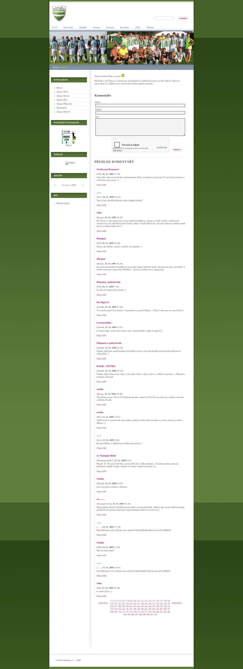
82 (165, 612)
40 (127, 606)
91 (152, 614)
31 (154, 604)
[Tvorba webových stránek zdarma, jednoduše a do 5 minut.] (74, 660)
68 (112, 612)
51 (169, 606)
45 (146, 606)
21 (116, 604)
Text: (97, 116)
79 (154, 612)
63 (154, 609)
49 (161, 606)
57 (131, 609)
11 (139, 601)
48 (157, 606)
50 (165, 606)
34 (165, 604)
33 (161, 604)
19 (169, 601)
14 (150, 601)
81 (161, 612)
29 (146, 604)
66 (165, 609)
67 (169, 609)
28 (142, 604)
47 (154, 606)
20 (112, 604)
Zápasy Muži (62, 92)
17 (161, 601)
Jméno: (98, 102)
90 (148, 614)
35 (169, 604)
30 (150, 604)
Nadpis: (98, 109)
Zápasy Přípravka (64, 104)
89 (144, 614)
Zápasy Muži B (63, 112)
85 (129, 614)
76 (142, 612)
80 (157, 612)
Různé (59, 88)
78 (150, 612)
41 (131, 606)
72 (127, 612)
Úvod (55, 67)
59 (138, 609)
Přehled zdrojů (63, 203)
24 (127, 604)
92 (156, 614)
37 (116, 606)
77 (146, 612)
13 (146, 601)
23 (123, 604)
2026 (73, 185)
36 (112, 606)
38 (119, 606)
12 (142, 601)
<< (55, 185)
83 (169, 612)
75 (138, 612)
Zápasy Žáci (62, 100)
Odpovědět (101, 185)
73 (131, 612)
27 (138, 604)
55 (123, 609)
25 (131, 604)
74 (135, 612)
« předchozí (102, 603)
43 (138, 606)
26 (135, 604)
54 (119, 609)
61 (146, 609)
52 (112, 609)
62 (150, 609)
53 (116, 609)
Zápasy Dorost (63, 96)
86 (133, 614)
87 (137, 614)
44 (142, 606)
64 (157, 609)
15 (154, 601)
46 (150, 606)
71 (123, 612)
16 (158, 601)
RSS (79, 660)
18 (165, 601)
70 (119, 612)
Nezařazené (62, 108)
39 (123, 606)
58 (135, 609)
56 (127, 609)
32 (157, 604)
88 (140, 614)
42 (135, 606)
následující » (177, 603)
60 (142, 609)
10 (135, 601)
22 (119, 604)
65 (161, 609)
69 (116, 612)
